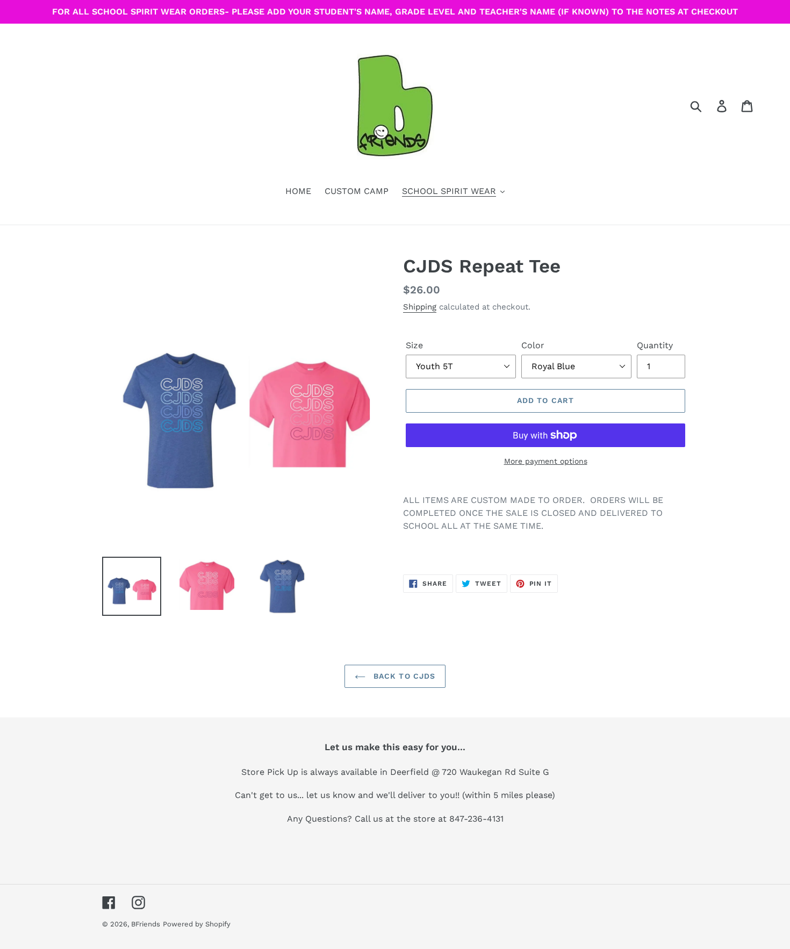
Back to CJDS (403, 676)
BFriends (145, 924)
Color (532, 345)
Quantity (655, 345)
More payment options (545, 461)
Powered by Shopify (197, 924)
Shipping (419, 307)
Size (414, 345)
